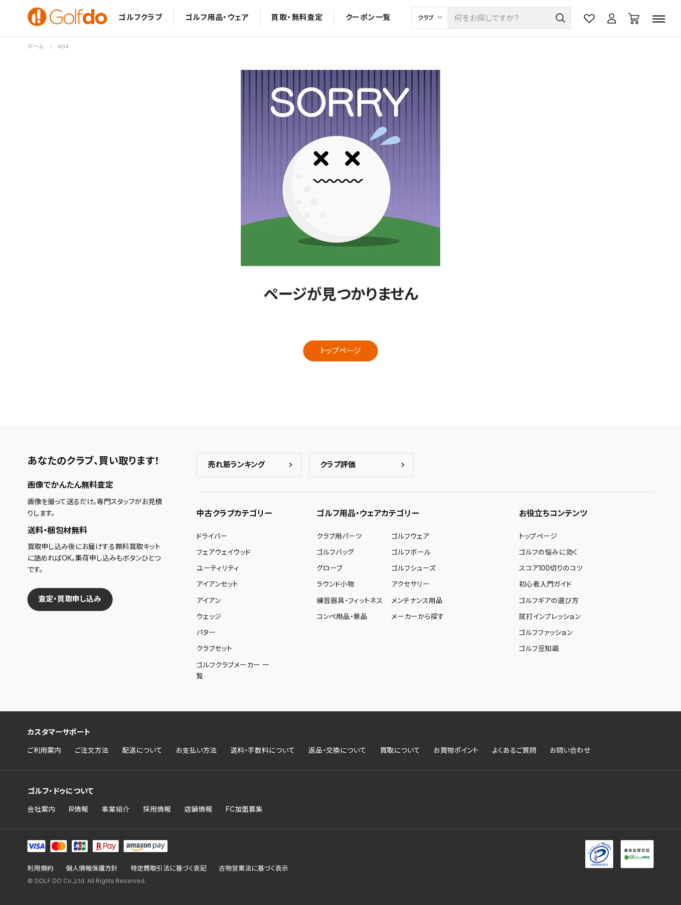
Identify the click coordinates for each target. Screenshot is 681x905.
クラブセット (214, 648)
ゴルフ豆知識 (539, 648)
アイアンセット (217, 584)
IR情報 (78, 809)
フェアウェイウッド (223, 552)
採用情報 (157, 809)
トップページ (340, 350)
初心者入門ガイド (545, 584)
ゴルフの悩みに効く (548, 552)
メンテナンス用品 (417, 600)
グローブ (329, 568)
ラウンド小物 (335, 584)
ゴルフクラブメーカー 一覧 (232, 670)
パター (206, 632)
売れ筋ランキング (236, 464)
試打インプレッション (550, 616)
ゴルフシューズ (413, 568)
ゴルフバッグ (335, 552)
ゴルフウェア (410, 536)
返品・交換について (337, 750)
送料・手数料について (262, 750)
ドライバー (211, 536)
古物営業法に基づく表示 (253, 868)
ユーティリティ (217, 568)
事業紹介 (116, 809)
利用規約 (40, 868)
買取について (400, 750)
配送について (142, 750)
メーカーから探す (417, 616)
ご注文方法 (92, 750)
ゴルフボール (411, 552)
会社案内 (41, 809)
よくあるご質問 (514, 750)
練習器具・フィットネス (350, 600)
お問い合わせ (570, 750)
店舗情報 (198, 809)
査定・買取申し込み (69, 598)
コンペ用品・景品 (342, 616)
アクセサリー (410, 584)
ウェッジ (208, 616)
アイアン (208, 600)
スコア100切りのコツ (551, 568)
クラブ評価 (337, 464)
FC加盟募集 (244, 809)
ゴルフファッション (546, 632)
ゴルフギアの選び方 (549, 600)
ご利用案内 (44, 750)
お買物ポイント (456, 750)
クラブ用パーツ (339, 536)
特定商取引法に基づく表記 (168, 868)
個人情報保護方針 (92, 868)
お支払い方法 (196, 750)
